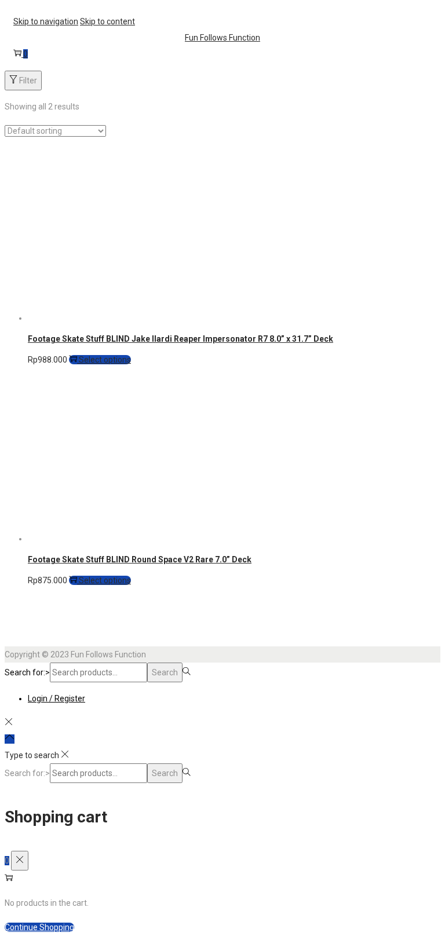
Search (165, 672)
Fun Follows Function (222, 37)
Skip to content (107, 21)
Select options (104, 359)
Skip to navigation (45, 21)
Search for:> (27, 672)
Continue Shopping (39, 927)
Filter (27, 80)
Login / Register (56, 698)
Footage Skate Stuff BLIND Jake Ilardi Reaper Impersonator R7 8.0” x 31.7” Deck (180, 338)
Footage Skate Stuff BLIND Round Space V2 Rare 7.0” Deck (139, 559)
